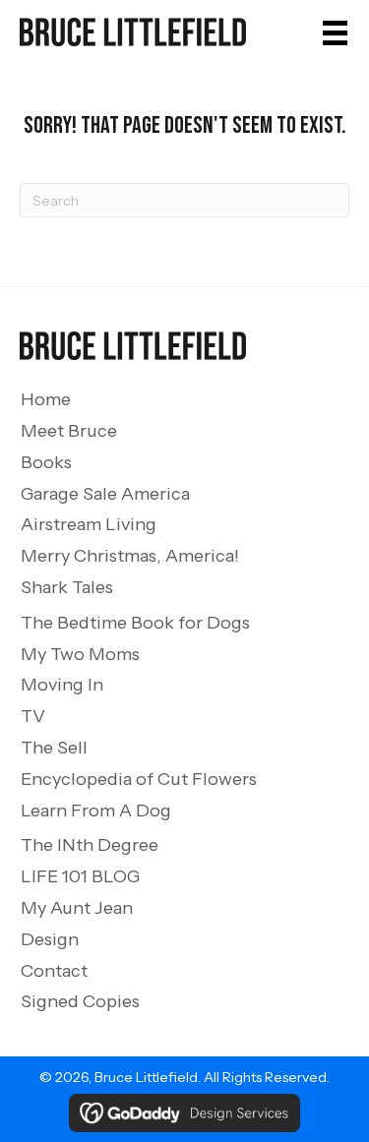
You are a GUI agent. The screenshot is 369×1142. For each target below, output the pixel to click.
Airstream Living (88, 524)
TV (33, 716)
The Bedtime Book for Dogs (135, 622)
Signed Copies (80, 1001)
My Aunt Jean (77, 908)
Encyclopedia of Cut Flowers (139, 779)
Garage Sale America (105, 494)
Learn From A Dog (96, 810)
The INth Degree (89, 845)
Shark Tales (67, 587)
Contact (54, 971)
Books (46, 462)
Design (50, 939)
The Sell (54, 747)
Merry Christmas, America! (130, 556)
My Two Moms (80, 654)
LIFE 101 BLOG (80, 876)
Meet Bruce (69, 431)
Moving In (62, 684)
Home (46, 399)
